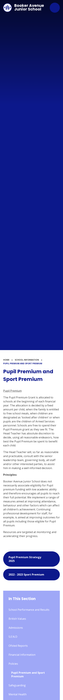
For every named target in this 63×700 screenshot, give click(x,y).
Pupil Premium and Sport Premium (22, 363)
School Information (27, 359)
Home (6, 359)
